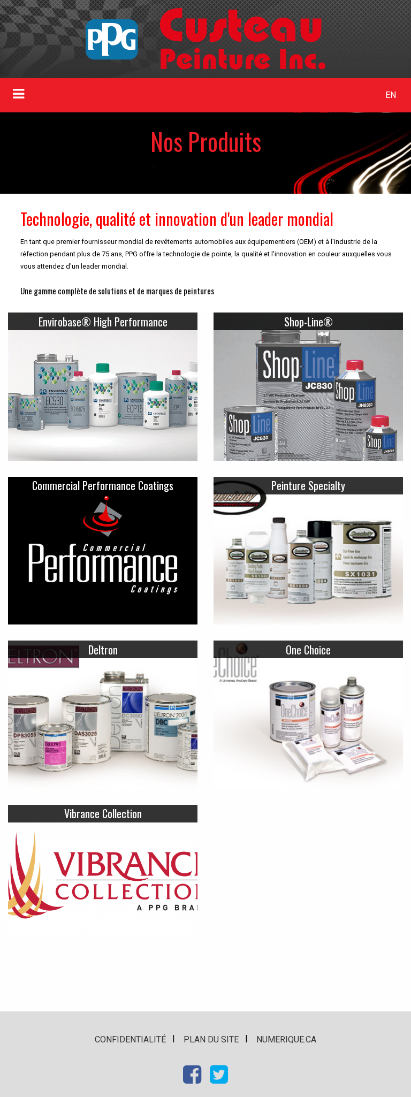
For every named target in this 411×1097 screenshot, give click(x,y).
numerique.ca (286, 1039)
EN (390, 95)
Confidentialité (130, 1039)
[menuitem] (391, 95)
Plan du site (211, 1039)
